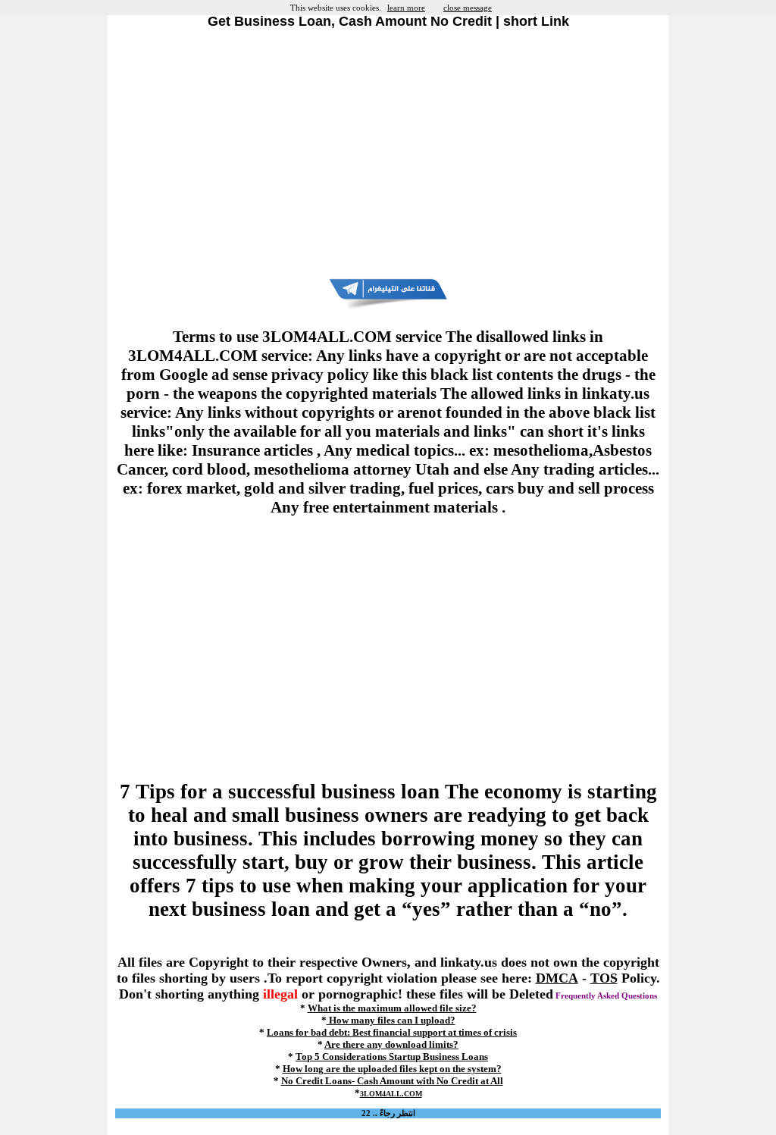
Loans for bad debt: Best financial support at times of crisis (392, 1032)
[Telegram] (388, 307)
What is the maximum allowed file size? (392, 1008)
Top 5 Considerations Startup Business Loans (392, 1056)
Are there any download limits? (391, 1044)
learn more (406, 7)
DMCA (557, 978)
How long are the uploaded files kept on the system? (392, 1068)
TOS (604, 978)
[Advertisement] (388, 154)
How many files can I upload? (391, 1020)
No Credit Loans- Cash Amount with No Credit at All (392, 1080)
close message (467, 7)
